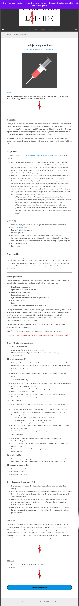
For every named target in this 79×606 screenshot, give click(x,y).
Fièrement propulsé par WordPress (31, 602)
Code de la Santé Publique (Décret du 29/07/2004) (41, 155)
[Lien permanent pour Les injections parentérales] (39, 70)
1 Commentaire (49, 49)
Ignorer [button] (44, 6)
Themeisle (54, 602)
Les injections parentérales (39, 45)
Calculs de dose (16, 227)
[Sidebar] (3, 29)
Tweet (9, 93)
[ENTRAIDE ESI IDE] (39, 14)
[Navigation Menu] (76, 29)
